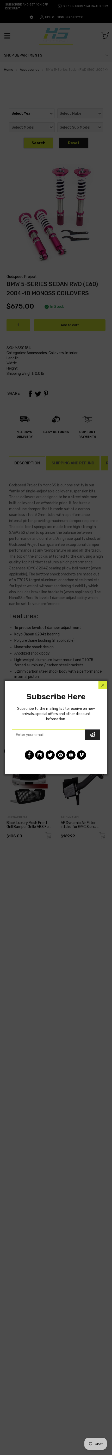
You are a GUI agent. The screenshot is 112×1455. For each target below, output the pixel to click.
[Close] (102, 685)
